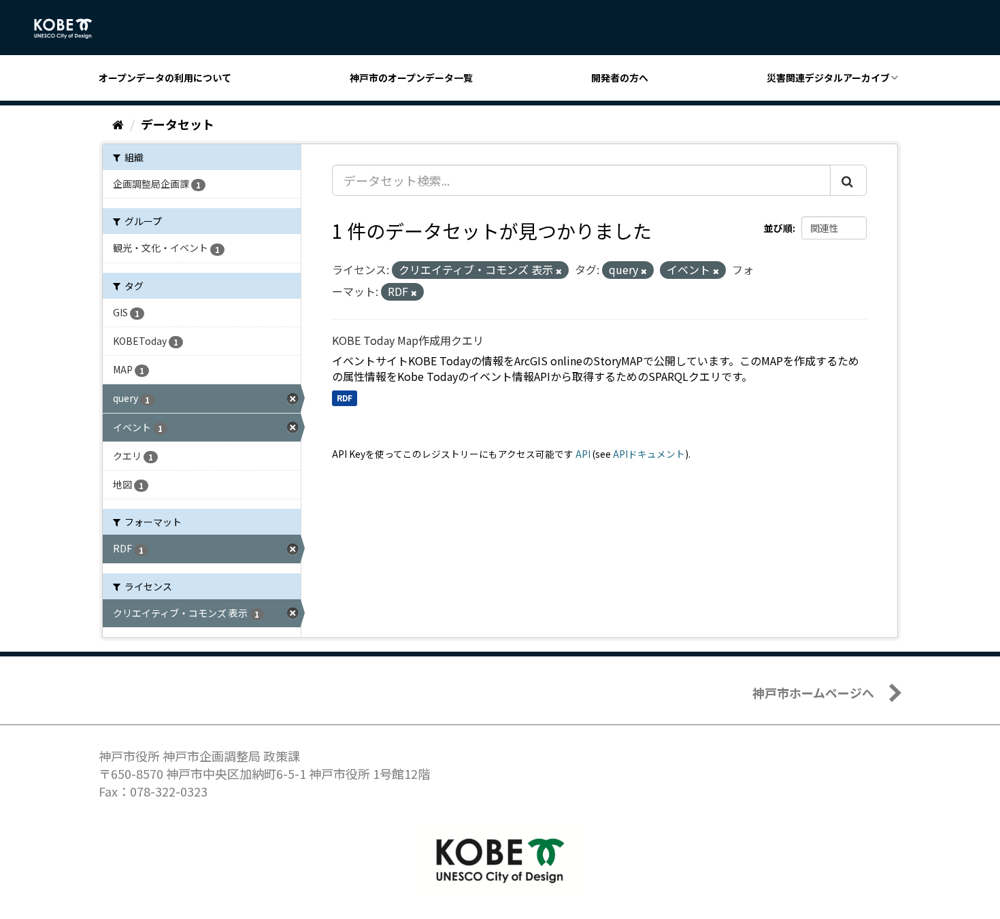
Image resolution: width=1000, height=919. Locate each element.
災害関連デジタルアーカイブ (828, 77)
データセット (177, 124)
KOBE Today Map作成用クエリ (408, 340)
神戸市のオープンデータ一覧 (411, 77)
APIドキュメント (649, 454)
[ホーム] (118, 124)
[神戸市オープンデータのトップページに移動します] (70, 28)
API (583, 454)
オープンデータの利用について (165, 77)
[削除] (559, 270)
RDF (344, 397)
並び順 (778, 228)
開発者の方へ (619, 77)
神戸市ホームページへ (813, 692)
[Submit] (848, 180)
